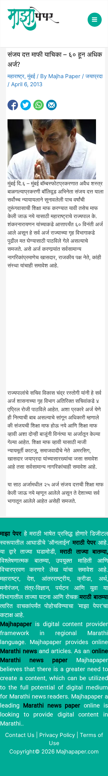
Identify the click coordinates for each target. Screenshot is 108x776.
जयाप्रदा (94, 76)
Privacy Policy (57, 735)
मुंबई (31, 76)
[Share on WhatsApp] (38, 105)
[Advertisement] (54, 332)
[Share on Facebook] (13, 105)
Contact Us (19, 735)
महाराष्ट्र (16, 76)
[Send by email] (51, 105)
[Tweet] (25, 105)
